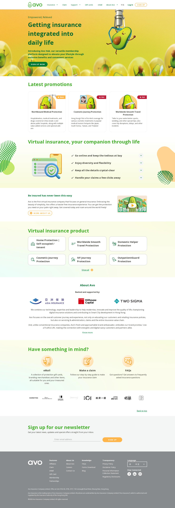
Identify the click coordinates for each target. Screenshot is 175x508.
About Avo (70, 464)
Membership (54, 477)
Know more (87, 332)
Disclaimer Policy (109, 467)
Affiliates (52, 464)
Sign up (141, 5)
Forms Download (88, 467)
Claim (51, 467)
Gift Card (52, 474)
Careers (69, 467)
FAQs (84, 464)
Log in (130, 5)
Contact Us (70, 471)
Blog (83, 471)
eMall (51, 471)
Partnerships (54, 481)
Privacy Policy (107, 464)
